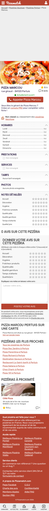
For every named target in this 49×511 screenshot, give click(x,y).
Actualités (14, 509)
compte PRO (17, 108)
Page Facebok (9, 485)
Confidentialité (32, 488)
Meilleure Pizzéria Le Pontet (12, 439)
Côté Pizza (8, 398)
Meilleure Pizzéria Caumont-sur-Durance (33, 446)
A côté (34, 509)
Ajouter (44, 509)
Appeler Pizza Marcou (27, 99)
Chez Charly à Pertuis (13, 369)
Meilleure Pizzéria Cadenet (33, 453)
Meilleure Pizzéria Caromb (33, 439)
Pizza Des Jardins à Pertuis (16, 348)
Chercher (4, 509)
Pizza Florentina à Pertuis (15, 352)
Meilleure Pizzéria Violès (11, 453)
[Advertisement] (24, 36)
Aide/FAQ (29, 492)
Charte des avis (37, 318)
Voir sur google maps (11, 335)
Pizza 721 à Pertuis (12, 373)
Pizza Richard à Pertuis (14, 355)
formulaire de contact (13, 476)
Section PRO (9, 495)
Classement (24, 509)
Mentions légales (11, 492)
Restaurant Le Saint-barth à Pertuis (20, 362)
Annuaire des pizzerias (14, 3)
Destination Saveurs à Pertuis (17, 359)
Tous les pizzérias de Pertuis (16, 345)
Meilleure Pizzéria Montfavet (11, 445)
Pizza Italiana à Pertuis (14, 366)
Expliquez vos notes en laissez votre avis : (18, 281)
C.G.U (27, 485)
